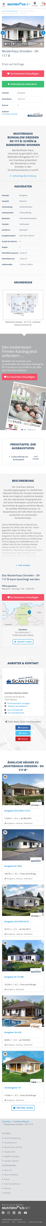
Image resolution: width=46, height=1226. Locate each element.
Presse (6, 1179)
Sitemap (7, 1188)
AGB (13, 1222)
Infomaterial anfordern (24, 84)
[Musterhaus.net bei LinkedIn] (15, 1213)
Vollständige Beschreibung (24, 176)
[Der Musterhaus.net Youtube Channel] (25, 1213)
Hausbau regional (11, 1161)
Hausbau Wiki (9, 1152)
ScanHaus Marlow (21, 1121)
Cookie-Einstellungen (35, 1222)
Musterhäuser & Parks (13, 1147)
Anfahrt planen (24, 642)
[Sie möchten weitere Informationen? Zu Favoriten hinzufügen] (23, 32)
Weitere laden (24, 1107)
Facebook (24, 728)
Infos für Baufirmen (12, 1184)
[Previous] (2, 32)
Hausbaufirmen (10, 1142)
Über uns (8, 1170)
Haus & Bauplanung (12, 1138)
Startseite (6, 1121)
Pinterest (24, 739)
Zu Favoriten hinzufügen (24, 73)
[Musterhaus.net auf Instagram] (10, 1213)
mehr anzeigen (24, 565)
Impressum (5, 1222)
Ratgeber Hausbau (11, 1156)
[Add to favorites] (5, 777)
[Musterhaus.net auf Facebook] (4, 1213)
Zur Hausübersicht (10, 11)
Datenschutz (22, 1222)
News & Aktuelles (11, 1174)
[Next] (43, 32)
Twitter (24, 733)
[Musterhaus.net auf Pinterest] (21, 1213)
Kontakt (7, 1193)
